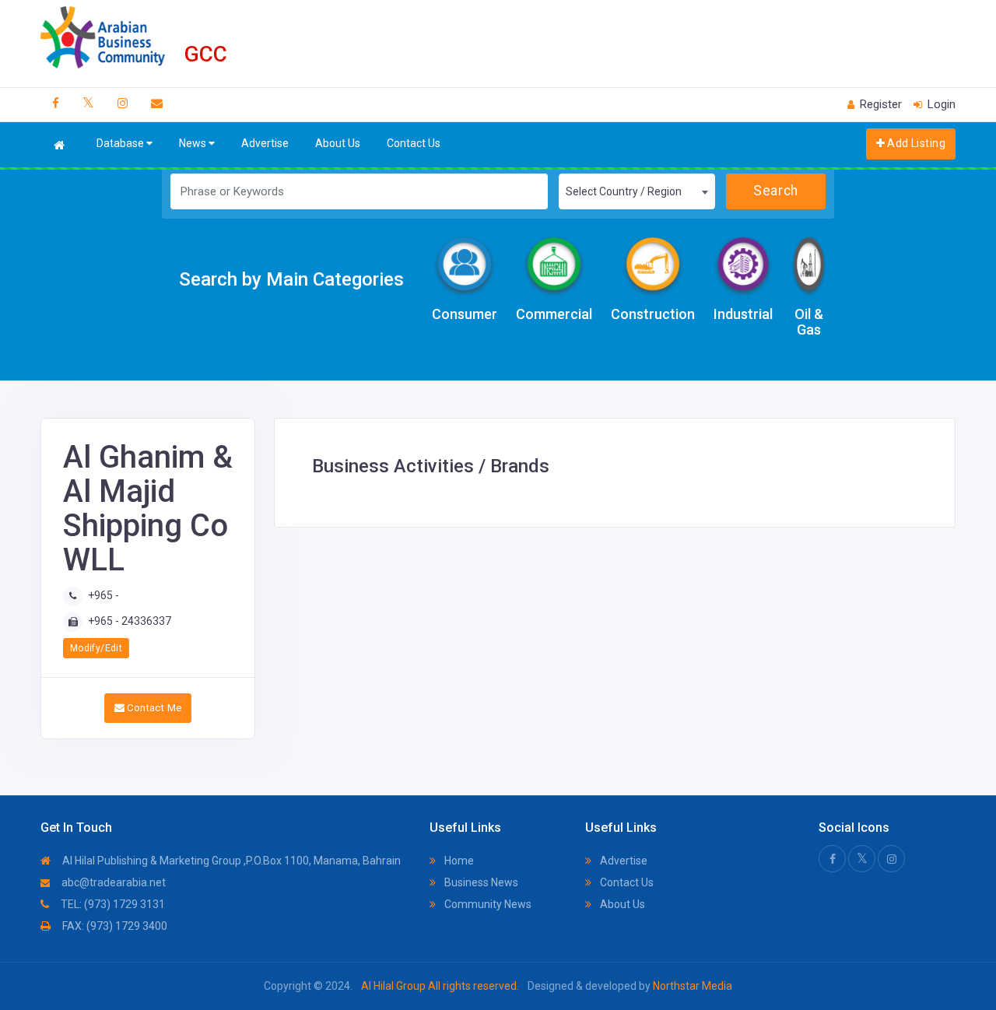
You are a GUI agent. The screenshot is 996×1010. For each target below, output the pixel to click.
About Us (337, 143)
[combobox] (636, 191)
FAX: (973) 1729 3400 (113, 926)
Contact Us (413, 143)
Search (775, 190)
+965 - (103, 595)
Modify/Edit (96, 648)
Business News (480, 882)
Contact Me (152, 708)
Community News (486, 904)
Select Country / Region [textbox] (624, 191)
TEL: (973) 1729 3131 (111, 904)
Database (121, 143)
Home (458, 860)
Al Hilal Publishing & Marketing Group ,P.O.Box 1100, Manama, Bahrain (230, 860)
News (194, 143)
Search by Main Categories (291, 279)
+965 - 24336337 (129, 621)
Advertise (265, 143)
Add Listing (915, 143)
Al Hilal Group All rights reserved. (440, 986)
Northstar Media (691, 986)
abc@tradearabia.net (112, 882)
